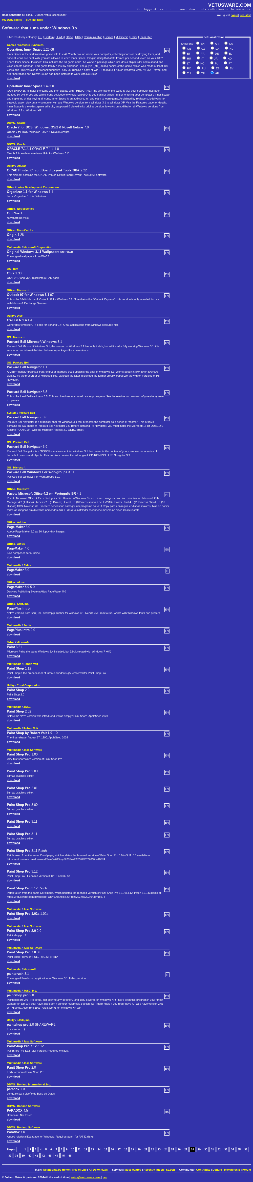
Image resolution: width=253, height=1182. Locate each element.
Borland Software (28, 1105)
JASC (27, 706)
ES (217, 68)
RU (203, 68)
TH (188, 73)
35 (239, 1149)
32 (219, 1149)
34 (232, 1149)
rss (105, 1177)
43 (49, 1155)
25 (172, 1149)
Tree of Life (79, 1169)
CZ (203, 48)
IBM (15, 268)
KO (229, 58)
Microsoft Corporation (37, 247)
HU (188, 58)
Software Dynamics (30, 44)
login (235, 15)
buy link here (34, 19)
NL (231, 48)
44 (56, 1155)
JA (215, 58)
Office (69, 37)
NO (202, 63)
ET (188, 53)
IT (202, 58)
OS (40, 37)
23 (159, 1149)
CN (188, 48)
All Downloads (98, 1169)
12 (85, 1149)
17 (119, 1149)
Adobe (21, 522)
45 (63, 1155)
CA (230, 43)
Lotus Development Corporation (38, 187)
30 (205, 1149)
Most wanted (133, 1169)
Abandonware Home (56, 1169)
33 (225, 1149)
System (49, 37)
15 (105, 1149)
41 (36, 1155)
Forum (246, 1169)
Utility (78, 37)
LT (188, 63)
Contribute (203, 1169)
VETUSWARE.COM (229, 5)
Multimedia (122, 37)
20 (139, 1149)
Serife (27, 625)
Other (133, 37)
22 (152, 1149)
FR (202, 53)
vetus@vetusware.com (86, 1177)
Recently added (154, 1169)
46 (69, 1155)
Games (109, 37)
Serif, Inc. (23, 603)
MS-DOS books (12, 19)
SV (231, 68)
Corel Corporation (28, 685)
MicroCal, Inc (25, 230)
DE (216, 53)
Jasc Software (32, 749)
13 (92, 1149)
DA (217, 48)
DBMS (59, 37)
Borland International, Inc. (34, 1084)
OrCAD (21, 165)
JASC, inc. (30, 990)
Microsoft (23, 290)
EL (230, 53)
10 (72, 1149)
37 (9, 1155)
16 (112, 1149)
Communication (93, 37)
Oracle (21, 122)
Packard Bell (21, 362)
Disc (19, 315)
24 (165, 1149)
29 (199, 1149)
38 (16, 1155)
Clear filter (146, 37)
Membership (232, 1169)
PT (230, 63)
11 (79, 1149)
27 (185, 1149)
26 (179, 1149)
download (13, 78)
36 (245, 1149)
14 (99, 1149)
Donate (217, 1169)
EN (202, 43)
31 (212, 1149)
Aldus (21, 543)
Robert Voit (30, 663)
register (245, 15)
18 (125, 1149)
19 (132, 1149)
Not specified (25, 208)
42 (43, 1155)
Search (170, 1169)
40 (29, 1155)
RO (188, 68)
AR (216, 43)
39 (23, 1155)
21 (145, 1149)
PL (216, 63)
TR (202, 73)
